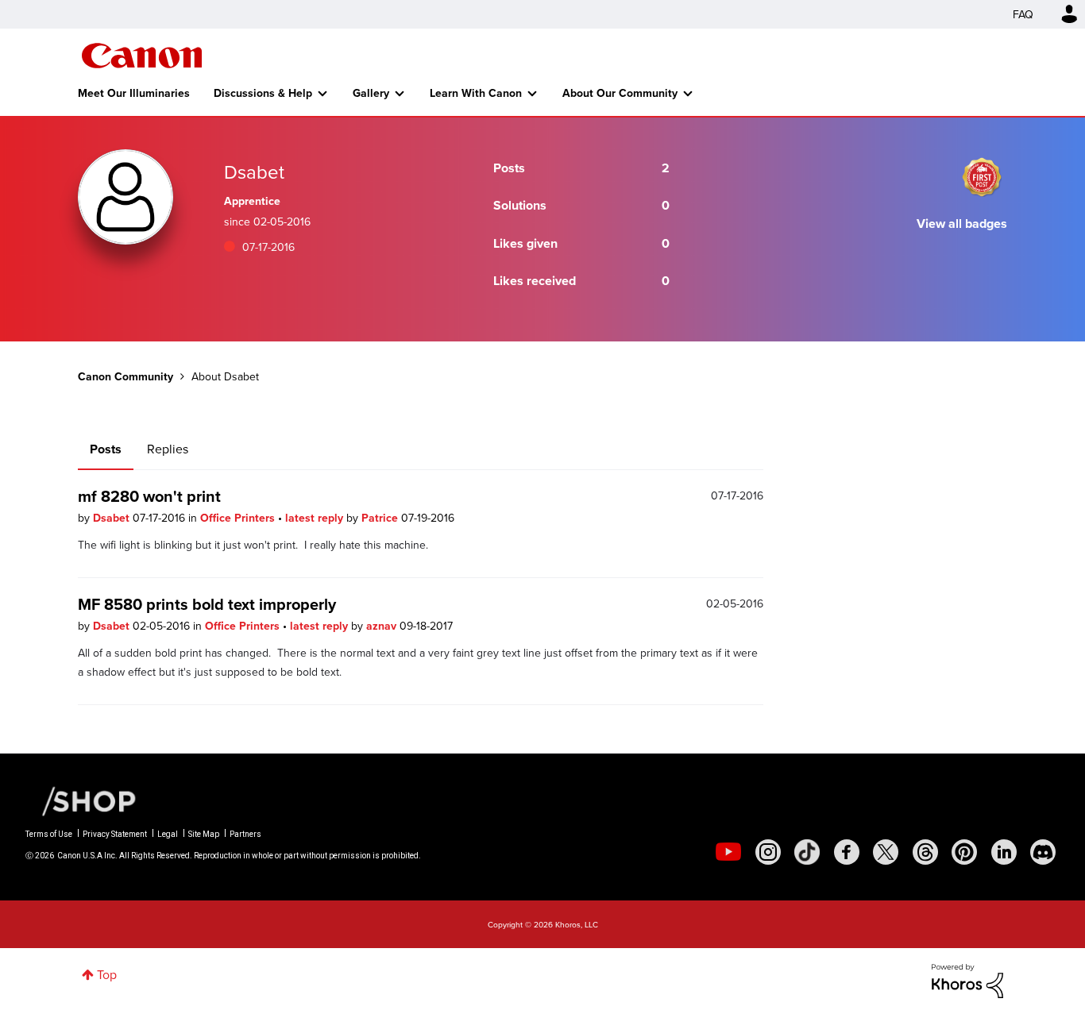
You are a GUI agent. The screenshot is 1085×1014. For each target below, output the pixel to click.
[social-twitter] (885, 852)
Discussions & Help (263, 93)
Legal (167, 834)
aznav (383, 626)
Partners (245, 834)
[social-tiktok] (807, 852)
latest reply (315, 518)
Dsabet (113, 518)
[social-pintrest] (964, 852)
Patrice (381, 518)
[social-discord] (1043, 852)
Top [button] (107, 974)
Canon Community (142, 55)
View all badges (962, 223)
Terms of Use (48, 834)
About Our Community (620, 93)
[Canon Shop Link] (81, 799)
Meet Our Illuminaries (134, 93)
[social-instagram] (768, 852)
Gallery (371, 93)
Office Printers (239, 518)
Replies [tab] (167, 448)
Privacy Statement (115, 834)
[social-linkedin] (1004, 852)
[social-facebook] (846, 852)
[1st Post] (982, 177)
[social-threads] (925, 852)
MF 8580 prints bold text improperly (207, 603)
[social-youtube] (728, 852)
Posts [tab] (106, 449)
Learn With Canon (476, 93)
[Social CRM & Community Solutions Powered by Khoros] (967, 979)
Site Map (203, 834)
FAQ (1023, 14)
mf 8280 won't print (149, 495)
